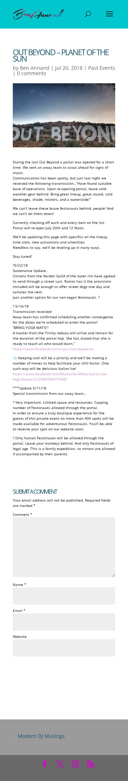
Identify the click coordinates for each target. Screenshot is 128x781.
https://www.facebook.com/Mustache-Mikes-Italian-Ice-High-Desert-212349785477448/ (60, 376)
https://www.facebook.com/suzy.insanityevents (53, 348)
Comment (22, 514)
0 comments (31, 73)
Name (19, 584)
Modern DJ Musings (41, 736)
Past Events (101, 67)
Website (20, 636)
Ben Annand (34, 67)
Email (19, 610)
